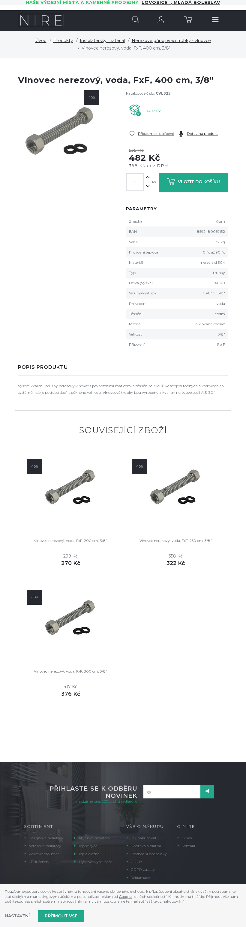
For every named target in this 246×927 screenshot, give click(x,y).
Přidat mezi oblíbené (156, 133)
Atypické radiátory (94, 838)
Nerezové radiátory (44, 845)
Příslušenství (39, 861)
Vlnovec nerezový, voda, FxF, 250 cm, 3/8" (176, 540)
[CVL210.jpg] (60, 132)
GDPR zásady (142, 869)
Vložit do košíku (199, 181)
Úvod (40, 40)
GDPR (136, 861)
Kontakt (189, 845)
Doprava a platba (145, 845)
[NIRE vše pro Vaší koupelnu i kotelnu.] (41, 20)
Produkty (63, 40)
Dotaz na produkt (202, 133)
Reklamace (140, 877)
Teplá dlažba (89, 854)
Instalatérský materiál (102, 40)
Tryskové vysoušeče (95, 861)
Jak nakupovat (143, 838)
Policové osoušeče (43, 854)
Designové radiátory (45, 838)
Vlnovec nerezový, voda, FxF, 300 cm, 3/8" (70, 671)
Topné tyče (87, 845)
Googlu (125, 896)
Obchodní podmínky (148, 854)
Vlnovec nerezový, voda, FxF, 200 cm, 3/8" (70, 540)
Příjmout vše (61, 916)
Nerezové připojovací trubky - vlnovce (171, 40)
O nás (187, 838)
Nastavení (17, 916)
